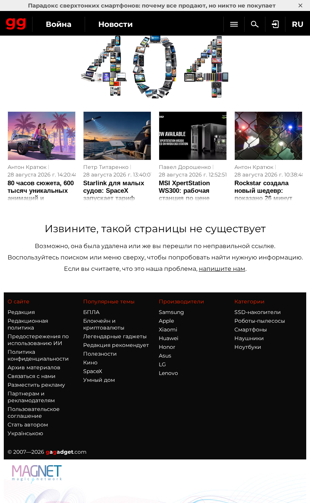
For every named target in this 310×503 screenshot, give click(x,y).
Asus (165, 355)
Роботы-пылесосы (259, 320)
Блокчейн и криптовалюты (103, 324)
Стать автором (28, 424)
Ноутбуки (247, 347)
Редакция (21, 312)
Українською (25, 433)
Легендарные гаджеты (115, 336)
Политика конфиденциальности (38, 355)
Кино (90, 362)
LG (162, 364)
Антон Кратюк (27, 167)
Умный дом (99, 379)
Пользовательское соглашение (34, 412)
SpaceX (92, 371)
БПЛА (91, 312)
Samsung (171, 312)
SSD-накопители (257, 312)
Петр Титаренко (106, 167)
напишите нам (222, 268)
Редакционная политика (28, 324)
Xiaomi (168, 329)
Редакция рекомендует (116, 345)
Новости (115, 24)
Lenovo (168, 373)
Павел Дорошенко (185, 167)
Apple (166, 320)
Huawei (168, 338)
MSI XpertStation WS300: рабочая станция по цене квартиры (184, 194)
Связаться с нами (32, 376)
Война (58, 24)
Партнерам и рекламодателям (31, 397)
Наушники (249, 338)
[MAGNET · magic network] (38, 481)
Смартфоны (250, 329)
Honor (167, 347)
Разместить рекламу (36, 384)
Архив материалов (34, 367)
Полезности (100, 353)
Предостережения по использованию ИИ (38, 340)
